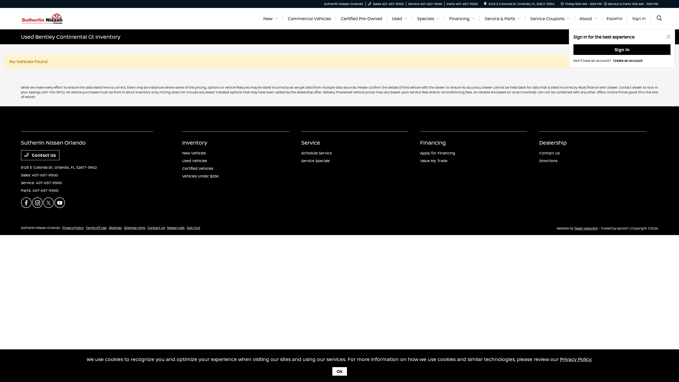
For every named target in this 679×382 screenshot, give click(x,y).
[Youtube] (59, 202)
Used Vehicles (194, 160)
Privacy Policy (73, 227)
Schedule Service (316, 152)
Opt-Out (193, 227)
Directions (548, 160)
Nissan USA (176, 227)
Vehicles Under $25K (200, 176)
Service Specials (315, 160)
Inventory (194, 142)
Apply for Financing (437, 152)
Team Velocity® (586, 228)
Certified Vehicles (197, 168)
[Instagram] (37, 202)
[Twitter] (48, 202)
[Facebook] (26, 202)
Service (310, 142)
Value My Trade (433, 160)
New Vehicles (194, 152)
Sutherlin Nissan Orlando (40, 227)
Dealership (553, 142)
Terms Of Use (96, 227)
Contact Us (43, 155)
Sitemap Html (134, 227)
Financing (433, 142)
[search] (659, 18)
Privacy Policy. (576, 359)
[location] (485, 4)
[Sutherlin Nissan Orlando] (42, 18)
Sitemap (115, 227)
